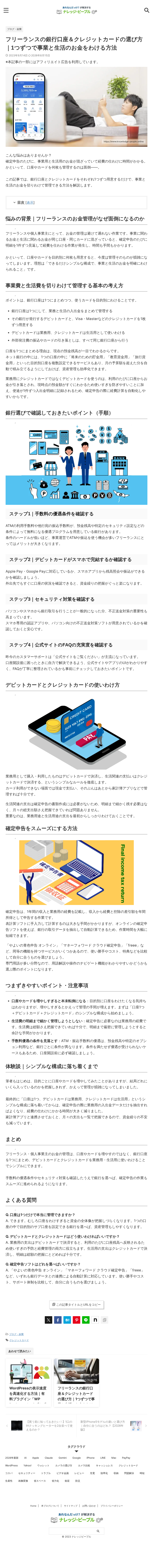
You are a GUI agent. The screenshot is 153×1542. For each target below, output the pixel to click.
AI (25, 1457)
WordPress (11, 1465)
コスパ (9, 1473)
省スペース (40, 1480)
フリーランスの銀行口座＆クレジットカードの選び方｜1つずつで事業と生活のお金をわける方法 (76, 1399)
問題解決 (129, 1473)
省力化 (55, 1480)
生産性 (9, 1480)
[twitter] (48, 1320)
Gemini (63, 1457)
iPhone (91, 1457)
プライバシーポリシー (112, 1505)
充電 (92, 1473)
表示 (30, 202)
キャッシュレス (104, 1465)
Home (33, 1505)
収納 (116, 1473)
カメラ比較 (84, 1465)
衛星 (67, 1480)
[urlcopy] (104, 1320)
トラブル (46, 1473)
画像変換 (23, 1480)
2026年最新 (11, 1457)
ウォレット (43, 1465)
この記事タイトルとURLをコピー (78, 1304)
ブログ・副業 (16, 1334)
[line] (86, 1320)
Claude (49, 1457)
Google (76, 1457)
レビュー (79, 1473)
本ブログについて (50, 1505)
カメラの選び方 (63, 1465)
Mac (113, 1457)
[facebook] (58, 1320)
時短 (142, 1473)
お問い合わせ (89, 1505)
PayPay (126, 1457)
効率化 (104, 1473)
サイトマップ (70, 1505)
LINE (103, 1457)
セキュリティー (26, 1473)
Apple (35, 1457)
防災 (77, 1480)
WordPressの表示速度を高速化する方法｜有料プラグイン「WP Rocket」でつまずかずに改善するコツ (27, 1399)
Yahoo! (28, 1465)
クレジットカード (19, 1340)
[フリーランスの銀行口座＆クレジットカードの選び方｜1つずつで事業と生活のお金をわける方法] (67, 1320)
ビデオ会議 (63, 1473)
